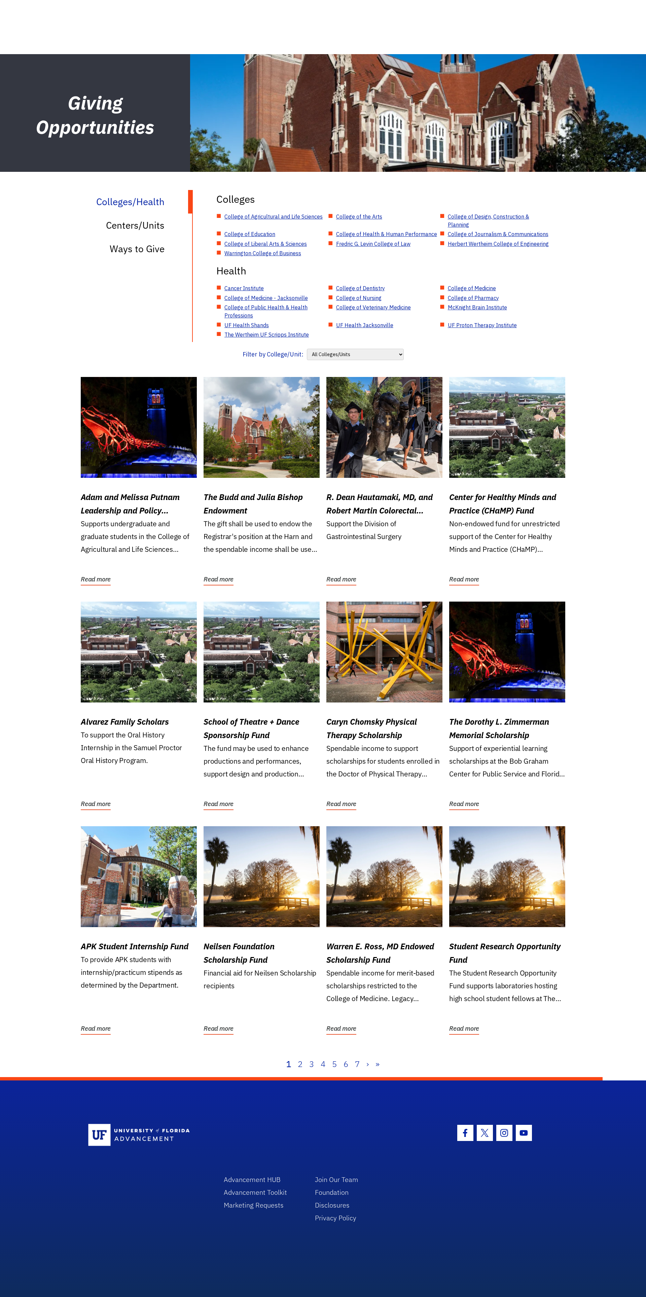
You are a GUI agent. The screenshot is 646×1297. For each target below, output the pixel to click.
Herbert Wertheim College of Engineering (498, 243)
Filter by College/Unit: (273, 354)
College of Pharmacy (473, 298)
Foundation (332, 1192)
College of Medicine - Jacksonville (266, 298)
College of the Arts (359, 216)
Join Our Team (336, 1179)
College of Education (249, 234)
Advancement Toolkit (255, 1192)
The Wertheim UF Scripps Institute (266, 334)
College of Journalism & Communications (498, 234)
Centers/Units (135, 225)
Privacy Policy (335, 1217)
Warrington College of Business (262, 253)
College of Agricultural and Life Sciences (273, 216)
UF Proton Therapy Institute (482, 325)
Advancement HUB (252, 1179)
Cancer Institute (244, 288)
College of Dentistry (360, 288)
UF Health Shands (246, 325)
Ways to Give (137, 248)
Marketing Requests (254, 1205)
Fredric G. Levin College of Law (373, 243)
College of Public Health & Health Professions (266, 311)
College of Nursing (359, 298)
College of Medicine (472, 288)
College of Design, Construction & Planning (488, 220)
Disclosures (332, 1205)
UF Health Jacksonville (364, 325)
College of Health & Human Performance (386, 234)
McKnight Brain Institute (477, 307)
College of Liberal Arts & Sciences (265, 243)
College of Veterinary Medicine (373, 307)
